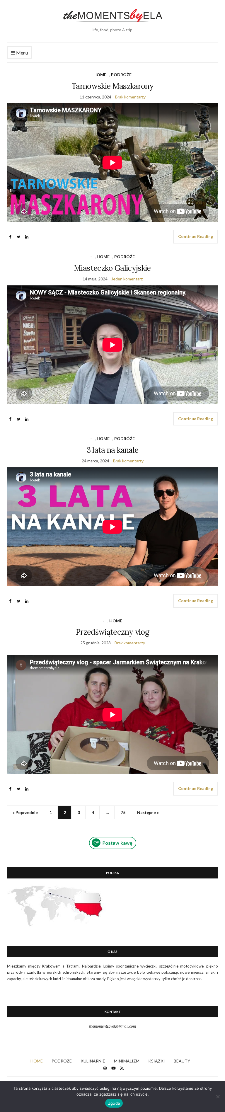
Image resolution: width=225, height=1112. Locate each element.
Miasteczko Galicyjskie (112, 268)
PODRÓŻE (121, 74)
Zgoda (114, 1103)
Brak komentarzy (130, 96)
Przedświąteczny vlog (112, 632)
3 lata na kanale (113, 450)
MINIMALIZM (126, 1060)
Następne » (148, 812)
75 (123, 812)
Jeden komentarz (127, 278)
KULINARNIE (93, 1060)
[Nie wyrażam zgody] (218, 1096)
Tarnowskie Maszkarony (112, 86)
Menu (21, 52)
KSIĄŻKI (156, 1060)
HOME (99, 74)
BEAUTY (182, 1060)
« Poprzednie (25, 812)
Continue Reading (195, 236)
